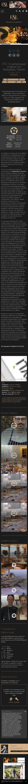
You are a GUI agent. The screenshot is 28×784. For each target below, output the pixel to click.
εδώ (2, 782)
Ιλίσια (24, 82)
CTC (5, 79)
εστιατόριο (22, 79)
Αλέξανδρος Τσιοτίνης (13, 79)
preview (10, 188)
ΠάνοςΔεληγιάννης (16, 747)
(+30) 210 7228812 (14, 384)
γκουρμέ (19, 82)
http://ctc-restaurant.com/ (16, 390)
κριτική (4, 82)
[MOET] (14, 760)
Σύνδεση (11, 702)
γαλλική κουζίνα (11, 82)
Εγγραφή (16, 702)
